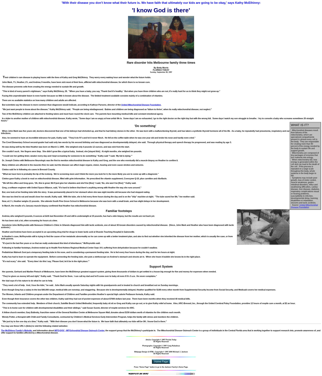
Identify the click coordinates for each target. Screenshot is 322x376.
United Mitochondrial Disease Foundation (141, 105)
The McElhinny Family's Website (16, 330)
